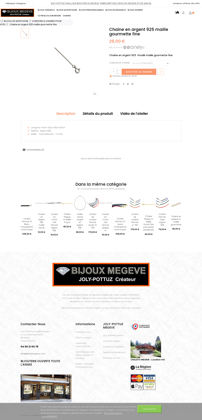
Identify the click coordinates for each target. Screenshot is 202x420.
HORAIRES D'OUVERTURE (83, 345)
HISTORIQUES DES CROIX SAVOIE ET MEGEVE (85, 355)
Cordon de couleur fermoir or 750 (135, 219)
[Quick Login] (183, 12)
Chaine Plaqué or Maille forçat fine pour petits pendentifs (148, 223)
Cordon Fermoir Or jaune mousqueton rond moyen (120, 224)
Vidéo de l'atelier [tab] (134, 113)
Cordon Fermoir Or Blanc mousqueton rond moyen (27, 224)
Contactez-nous (83, 332)
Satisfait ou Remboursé (114, 352)
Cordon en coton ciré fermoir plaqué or (105, 222)
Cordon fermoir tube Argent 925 (162, 219)
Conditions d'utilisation (113, 346)
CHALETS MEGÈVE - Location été (148, 359)
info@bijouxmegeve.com (33, 353)
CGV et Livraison (83, 337)
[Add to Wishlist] (161, 72)
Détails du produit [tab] (98, 113)
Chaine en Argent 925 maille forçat (41, 221)
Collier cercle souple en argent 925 (80, 221)
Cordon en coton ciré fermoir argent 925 (54, 222)
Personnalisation (49, 416)
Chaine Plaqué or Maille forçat (67, 218)
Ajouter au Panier (139, 72)
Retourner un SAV (112, 358)
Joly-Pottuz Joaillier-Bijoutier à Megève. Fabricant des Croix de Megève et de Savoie (101, 3)
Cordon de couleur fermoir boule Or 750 (93, 221)
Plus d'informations (113, 413)
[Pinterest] (132, 84)
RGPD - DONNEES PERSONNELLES (85, 365)
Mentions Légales (111, 341)
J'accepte (149, 409)
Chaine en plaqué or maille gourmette (176, 220)
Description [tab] (65, 113)
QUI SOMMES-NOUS (113, 335)
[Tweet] (128, 84)
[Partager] (123, 84)
